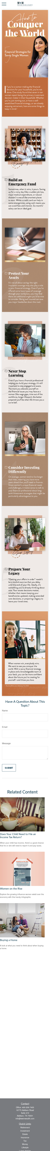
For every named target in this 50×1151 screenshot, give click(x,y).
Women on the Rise (11, 889)
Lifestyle (25, 1147)
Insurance (25, 1137)
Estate (25, 1134)
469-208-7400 (28, 1107)
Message (6, 743)
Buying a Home (8, 940)
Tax (25, 1140)
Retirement (25, 1127)
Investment (25, 1130)
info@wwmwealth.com (25, 1118)
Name (5, 710)
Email (4, 726)
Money (25, 1144)
